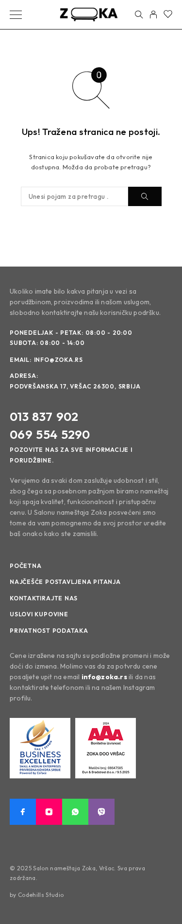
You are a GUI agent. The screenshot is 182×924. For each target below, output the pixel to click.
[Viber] (101, 812)
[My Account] (153, 14)
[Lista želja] (168, 15)
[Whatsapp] (75, 812)
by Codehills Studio (37, 894)
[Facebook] (23, 812)
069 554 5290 (50, 434)
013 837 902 (44, 416)
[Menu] (16, 14)
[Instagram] (49, 812)
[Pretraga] (138, 14)
